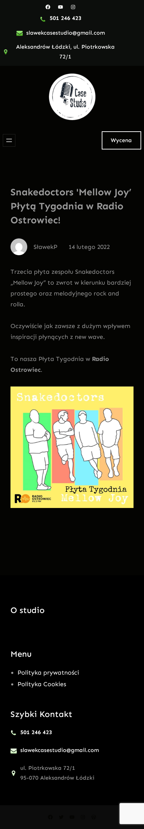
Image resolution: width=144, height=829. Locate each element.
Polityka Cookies (41, 684)
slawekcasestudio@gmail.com (65, 32)
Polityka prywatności (48, 672)
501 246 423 (65, 18)
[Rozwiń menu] (9, 140)
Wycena (121, 140)
